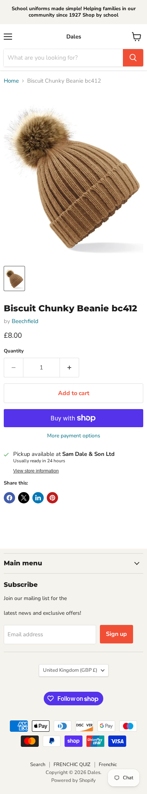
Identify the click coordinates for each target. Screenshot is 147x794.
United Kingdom (70, 670)
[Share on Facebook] (9, 497)
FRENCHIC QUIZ (72, 764)
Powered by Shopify (73, 780)
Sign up (116, 634)
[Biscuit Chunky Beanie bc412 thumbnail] (14, 278)
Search (37, 764)
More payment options (73, 436)
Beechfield (25, 321)
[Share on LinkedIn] (38, 497)
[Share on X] (23, 497)
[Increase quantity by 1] (69, 367)
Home (11, 81)
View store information (36, 471)
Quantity (14, 351)
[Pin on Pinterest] (52, 497)
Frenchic (108, 764)
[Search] (133, 57)
